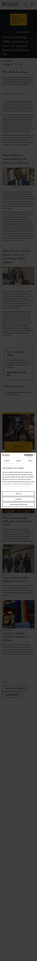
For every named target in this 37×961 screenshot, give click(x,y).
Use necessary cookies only (18, 504)
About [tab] (30, 461)
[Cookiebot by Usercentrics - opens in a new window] (26, 455)
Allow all (18, 494)
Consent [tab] (6, 461)
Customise (18, 499)
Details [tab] (18, 461)
